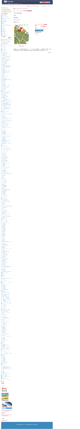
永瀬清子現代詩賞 (5, 103)
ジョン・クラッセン (5, 321)
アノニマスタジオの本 (6, 148)
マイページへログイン (20, 6)
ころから (3, 153)
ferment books (4, 172)
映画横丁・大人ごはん (6, 70)
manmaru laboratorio (5, 251)
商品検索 (4, 36)
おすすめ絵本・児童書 (6, 309)
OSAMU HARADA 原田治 (6, 266)
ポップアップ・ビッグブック (7, 303)
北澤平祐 (3, 270)
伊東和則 (3, 252)
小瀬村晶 (3, 358)
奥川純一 (3, 227)
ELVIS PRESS (4, 211)
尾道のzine (4, 117)
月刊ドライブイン (5, 75)
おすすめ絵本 (4, 20)
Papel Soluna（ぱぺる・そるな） (6, 279)
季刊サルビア (4, 54)
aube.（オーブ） (5, 93)
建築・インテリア (5, 272)
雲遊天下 (3, 64)
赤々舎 (3, 202)
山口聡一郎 (4, 243)
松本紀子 (3, 263)
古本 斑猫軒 (4, 98)
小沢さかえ (4, 265)
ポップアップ (4, 304)
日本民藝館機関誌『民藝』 (7, 367)
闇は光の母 (4, 31)
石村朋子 (3, 233)
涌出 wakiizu (4, 141)
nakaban (3, 326)
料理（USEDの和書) (5, 294)
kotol (3, 208)
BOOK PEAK (4, 158)
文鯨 (3, 74)
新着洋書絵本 (4, 21)
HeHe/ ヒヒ (4, 203)
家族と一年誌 (4, 78)
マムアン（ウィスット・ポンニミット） (6, 135)
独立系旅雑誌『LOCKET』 (6, 79)
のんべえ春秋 (4, 63)
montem (3, 68)
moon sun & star (5, 258)
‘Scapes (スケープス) (6, 366)
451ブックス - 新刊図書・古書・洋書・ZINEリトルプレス (12, 3)
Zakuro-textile (4, 253)
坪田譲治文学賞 (5, 43)
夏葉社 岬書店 (5, 160)
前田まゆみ (4, 338)
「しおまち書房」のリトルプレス (6, 119)
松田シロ (3, 240)
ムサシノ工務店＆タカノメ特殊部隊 (6, 101)
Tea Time (4, 77)
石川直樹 (3, 223)
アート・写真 (4, 221)
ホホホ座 (3, 169)
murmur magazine (5, 60)
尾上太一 (3, 232)
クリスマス (4, 46)
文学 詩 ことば (5, 16)
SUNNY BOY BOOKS (6, 189)
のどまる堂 (4, 88)
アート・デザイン (5, 219)
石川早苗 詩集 (5, 96)
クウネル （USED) (5, 298)
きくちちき (4, 322)
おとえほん (4, 49)
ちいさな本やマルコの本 (6, 107)
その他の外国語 (5, 317)
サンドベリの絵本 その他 (6, 353)
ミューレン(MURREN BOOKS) (6, 58)
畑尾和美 (3, 344)
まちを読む (4, 106)
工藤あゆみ (4, 256)
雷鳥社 (3, 188)
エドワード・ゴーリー (6, 318)
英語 (3, 313)
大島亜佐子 (4, 228)
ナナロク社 (4, 155)
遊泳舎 (3, 184)
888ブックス (4, 218)
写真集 (3, 23)
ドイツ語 (3, 316)
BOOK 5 (3, 116)
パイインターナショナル (6, 149)
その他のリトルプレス (6, 136)
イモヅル (3, 130)
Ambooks (4, 175)
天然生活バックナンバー (6, 373)
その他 (3, 109)
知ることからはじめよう (6, 59)
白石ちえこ (4, 246)
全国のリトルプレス (5, 111)
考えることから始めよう (6, 41)
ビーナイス (4, 179)
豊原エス (3, 346)
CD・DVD (3, 354)
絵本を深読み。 (4, 15)
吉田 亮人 (4, 268)
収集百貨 (3, 139)
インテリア (4, 280)
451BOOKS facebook (6, 11)
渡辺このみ (4, 286)
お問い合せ (44, 6)
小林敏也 (3, 323)
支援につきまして (5, 420)
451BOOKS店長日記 (6, 9)
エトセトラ (4, 83)
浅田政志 (3, 226)
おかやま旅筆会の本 (5, 108)
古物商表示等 (35, 424)
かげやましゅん (5, 262)
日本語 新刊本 (5, 311)
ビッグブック (4, 307)
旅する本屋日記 (5, 13)
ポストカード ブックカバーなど (7, 282)
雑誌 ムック (4, 363)
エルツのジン (4, 209)
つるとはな (4, 180)
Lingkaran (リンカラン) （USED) (6, 300)
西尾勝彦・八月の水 (5, 345)
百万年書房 (4, 170)
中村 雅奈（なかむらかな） (7, 271)
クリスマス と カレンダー (7, 45)
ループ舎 (3, 183)
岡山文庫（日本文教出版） (6, 104)
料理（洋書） (4, 295)
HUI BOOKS (4, 207)
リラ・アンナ (4, 352)
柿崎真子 (3, 247)
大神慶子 (3, 288)
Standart (3, 82)
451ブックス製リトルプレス (7, 102)
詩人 (2, 342)
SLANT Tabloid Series (6, 201)
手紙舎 (3, 165)
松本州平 (3, 335)
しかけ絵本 (4, 305)
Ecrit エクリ (4, 159)
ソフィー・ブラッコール (6, 336)
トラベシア (4, 129)
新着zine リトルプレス (5, 18)
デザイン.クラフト (5, 222)
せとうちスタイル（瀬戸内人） (6, 114)
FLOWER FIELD (5, 289)
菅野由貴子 (4, 328)
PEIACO (3, 341)
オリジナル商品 (4, 375)
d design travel (4, 53)
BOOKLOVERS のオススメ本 (7, 39)
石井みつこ (4, 257)
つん (3, 237)
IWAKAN (3, 84)
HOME (14, 8)
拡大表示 (22, 46)
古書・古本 (4, 378)
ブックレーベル (4, 145)
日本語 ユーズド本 (5, 312)
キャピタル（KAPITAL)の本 (7, 206)
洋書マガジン (4, 372)
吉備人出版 (4, 154)
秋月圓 (3, 194)
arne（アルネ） (5, 52)
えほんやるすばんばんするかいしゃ (6, 174)
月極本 (3, 73)
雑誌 (3, 371)
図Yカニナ (4, 89)
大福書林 (3, 164)
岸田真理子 (4, 260)
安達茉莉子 (4, 133)
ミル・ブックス (5, 150)
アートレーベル (4, 198)
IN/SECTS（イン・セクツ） (7, 55)
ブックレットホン (5, 124)
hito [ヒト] (4, 112)
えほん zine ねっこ (5, 87)
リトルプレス (4, 50)
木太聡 (3, 356)
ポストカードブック (5, 284)
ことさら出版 (4, 195)
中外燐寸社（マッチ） (6, 42)
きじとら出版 (4, 181)
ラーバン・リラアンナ (6, 349)
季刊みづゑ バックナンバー (6, 369)
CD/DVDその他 (4, 362)
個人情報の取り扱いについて (21, 424)
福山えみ (3, 236)
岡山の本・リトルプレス (6, 91)
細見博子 (3, 231)
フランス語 (4, 314)
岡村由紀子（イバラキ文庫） (6, 143)
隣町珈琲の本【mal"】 (6, 140)
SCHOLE (3, 212)
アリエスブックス (5, 168)
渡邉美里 (3, 285)
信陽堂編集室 (4, 185)
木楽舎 (3, 178)
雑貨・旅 (3, 275)
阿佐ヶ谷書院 (4, 190)
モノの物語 (4, 33)
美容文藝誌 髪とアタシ (6, 72)
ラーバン (3, 350)
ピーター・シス (5, 340)
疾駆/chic (4, 69)
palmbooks (4, 193)
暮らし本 (3, 290)
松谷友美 (3, 261)
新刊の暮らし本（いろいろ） (6, 293)
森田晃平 (3, 97)
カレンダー (4, 47)
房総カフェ (4, 122)
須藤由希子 (4, 235)
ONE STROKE (4, 199)
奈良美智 (3, 225)
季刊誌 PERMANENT (6, 65)
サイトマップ (50, 6)
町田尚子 (3, 327)
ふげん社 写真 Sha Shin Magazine (6, 217)
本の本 (3, 26)
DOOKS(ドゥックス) (5, 213)
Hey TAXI (4, 80)
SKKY (3, 204)
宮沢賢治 (3, 28)
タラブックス (4, 146)
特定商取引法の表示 (29, 424)
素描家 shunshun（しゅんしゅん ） (7, 242)
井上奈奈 (3, 332)
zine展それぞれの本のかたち (7, 25)
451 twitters (4, 7)
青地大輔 (3, 230)
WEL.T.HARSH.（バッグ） (6, 376)
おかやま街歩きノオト (6, 92)
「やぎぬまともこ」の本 (6, 301)
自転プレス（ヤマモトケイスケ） (6, 128)
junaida (3, 337)
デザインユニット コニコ (6, 248)
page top (49, 52)
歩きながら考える (5, 123)
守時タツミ (4, 357)
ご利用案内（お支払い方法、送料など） (33, 6)
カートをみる (12, 6)
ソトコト (3, 365)
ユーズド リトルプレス (6, 379)
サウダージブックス (5, 163)
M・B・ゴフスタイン (6, 333)
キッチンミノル (5, 267)
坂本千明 (3, 331)
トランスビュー (5, 151)
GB (2, 176)
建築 (3, 274)
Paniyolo (3, 361)
